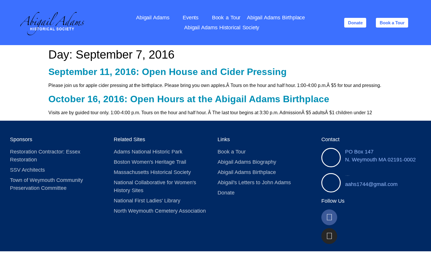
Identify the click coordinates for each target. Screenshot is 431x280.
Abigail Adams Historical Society (221, 27)
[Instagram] (329, 236)
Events (190, 18)
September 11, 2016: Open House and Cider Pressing (167, 71)
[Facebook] (329, 217)
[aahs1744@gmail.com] (331, 182)
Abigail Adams (152, 18)
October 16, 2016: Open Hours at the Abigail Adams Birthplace (188, 99)
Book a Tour (226, 18)
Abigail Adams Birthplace (276, 18)
